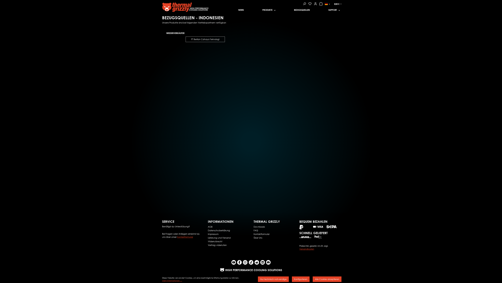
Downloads (259, 226)
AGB (210, 226)
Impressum (213, 234)
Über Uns (258, 237)
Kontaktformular (185, 237)
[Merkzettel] (310, 3)
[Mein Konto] (315, 3)
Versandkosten (306, 249)
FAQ (256, 230)
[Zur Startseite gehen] (197, 6)
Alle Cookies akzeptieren (327, 279)
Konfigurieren (300, 279)
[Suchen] (304, 3)
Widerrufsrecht (215, 241)
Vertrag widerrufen (217, 245)
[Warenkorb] (321, 3)
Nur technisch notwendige (273, 279)
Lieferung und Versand (219, 237)
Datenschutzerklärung (219, 230)
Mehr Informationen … (172, 280)
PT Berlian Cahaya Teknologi (205, 39)
